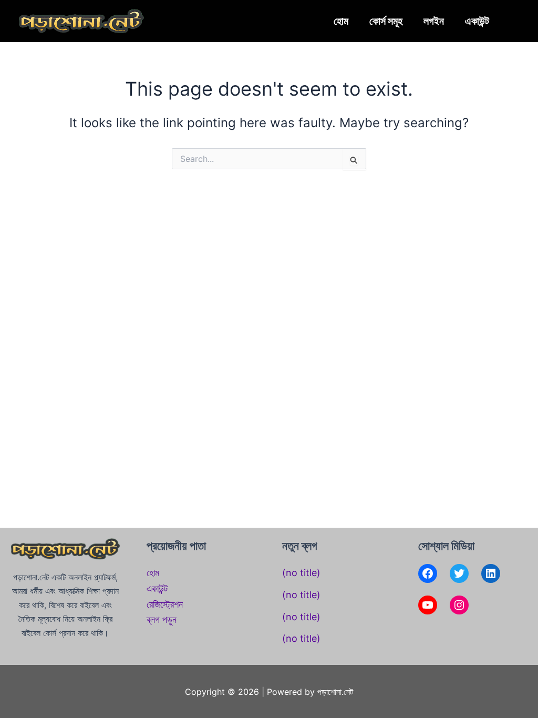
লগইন (433, 21)
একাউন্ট (477, 21)
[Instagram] (459, 605)
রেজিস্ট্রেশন (165, 604)
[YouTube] (427, 605)
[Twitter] (459, 573)
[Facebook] (427, 573)
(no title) (301, 572)
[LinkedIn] (490, 573)
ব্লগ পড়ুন (162, 619)
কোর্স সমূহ (385, 21)
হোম (341, 21)
